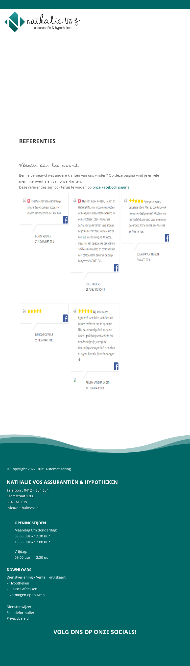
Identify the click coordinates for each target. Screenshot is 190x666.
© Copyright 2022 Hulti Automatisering (39, 469)
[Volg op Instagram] (106, 645)
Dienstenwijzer (19, 606)
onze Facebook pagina (111, 187)
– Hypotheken (18, 583)
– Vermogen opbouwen (26, 594)
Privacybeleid (18, 618)
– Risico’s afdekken (22, 588)
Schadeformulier (20, 612)
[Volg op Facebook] (92, 645)
